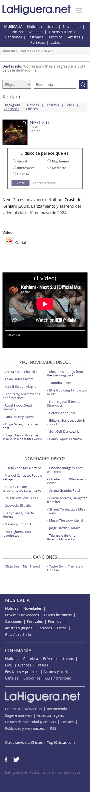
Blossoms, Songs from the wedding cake (65, 373)
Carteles (11, 678)
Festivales (36, 37)
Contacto (12, 708)
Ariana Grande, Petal (64, 490)
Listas (55, 42)
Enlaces (32, 108)
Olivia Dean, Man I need (22, 566)
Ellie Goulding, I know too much (67, 392)
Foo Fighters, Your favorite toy (17, 533)
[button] (79, 11)
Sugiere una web (18, 715)
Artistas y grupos (18, 628)
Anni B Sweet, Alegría (20, 386)
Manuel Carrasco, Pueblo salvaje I (22, 477)
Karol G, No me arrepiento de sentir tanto (21, 488)
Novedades (72, 26)
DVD (8, 665)
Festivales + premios (21, 671)
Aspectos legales (50, 715)
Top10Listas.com (61, 742)
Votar (20, 183)
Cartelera (30, 658)
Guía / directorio (18, 634)
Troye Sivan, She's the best (20, 426)
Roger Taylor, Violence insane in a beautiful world (22, 437)
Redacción (33, 708)
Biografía (52, 105)
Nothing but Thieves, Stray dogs (63, 403)
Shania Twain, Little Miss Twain (66, 511)
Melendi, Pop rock (18, 524)
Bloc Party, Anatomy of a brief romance (21, 396)
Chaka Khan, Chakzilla (21, 371)
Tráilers (42, 665)
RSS (53, 728)
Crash (36, 51)
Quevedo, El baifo (18, 505)
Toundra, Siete (60, 382)
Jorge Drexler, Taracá (64, 528)
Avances (24, 665)
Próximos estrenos (58, 658)
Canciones (13, 37)
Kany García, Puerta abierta (18, 515)
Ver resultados (44, 183)
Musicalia (9, 51)
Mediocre (59, 168)
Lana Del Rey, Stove (19, 416)
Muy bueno (60, 161)
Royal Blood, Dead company (17, 407)
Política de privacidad (22, 721)
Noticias (33, 105)
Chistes (37, 742)
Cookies (67, 721)
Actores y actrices (58, 671)
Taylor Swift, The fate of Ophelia (65, 568)
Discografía (12, 105)
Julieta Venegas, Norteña (23, 468)
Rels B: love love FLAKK (21, 498)
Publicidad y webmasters (25, 728)
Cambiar (47, 721)
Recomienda (57, 708)
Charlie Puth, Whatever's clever (66, 481)
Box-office (31, 678)
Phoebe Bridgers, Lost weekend (64, 470)
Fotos (70, 105)
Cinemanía (18, 650)
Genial (22, 161)
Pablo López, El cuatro (65, 439)
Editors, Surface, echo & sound (66, 422)
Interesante (26, 168)
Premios (55, 37)
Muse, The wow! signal (66, 520)
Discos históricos (62, 31)
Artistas (74, 37)
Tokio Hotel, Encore (19, 379)
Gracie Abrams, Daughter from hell (67, 500)
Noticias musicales (42, 26)
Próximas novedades (26, 31)
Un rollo (23, 174)
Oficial (20, 242)
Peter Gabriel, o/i (62, 413)
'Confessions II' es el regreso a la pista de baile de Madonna (43, 68)
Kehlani (24, 51)
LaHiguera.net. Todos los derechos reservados (42, 772)
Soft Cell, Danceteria (64, 431)
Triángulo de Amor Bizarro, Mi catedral (62, 537)
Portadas (37, 42)
